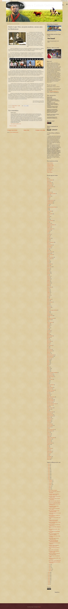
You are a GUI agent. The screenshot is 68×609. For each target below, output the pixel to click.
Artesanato (48, 188)
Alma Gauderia (49, 182)
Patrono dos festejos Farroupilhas (52, 372)
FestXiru (48, 293)
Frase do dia (49, 307)
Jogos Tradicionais (50, 322)
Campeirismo (49, 196)
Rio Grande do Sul (50, 405)
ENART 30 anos (49, 266)
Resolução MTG (49, 398)
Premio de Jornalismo (50, 384)
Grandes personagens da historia (52, 310)
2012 (49, 576)
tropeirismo (48, 444)
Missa (48, 338)
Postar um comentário (13, 125)
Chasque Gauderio (50, 162)
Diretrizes (48, 250)
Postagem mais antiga (40, 130)
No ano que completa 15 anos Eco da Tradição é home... (54, 497)
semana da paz (49, 413)
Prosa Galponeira (49, 169)
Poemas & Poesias (50, 379)
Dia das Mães (49, 246)
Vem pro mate (49, 452)
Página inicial (26, 130)
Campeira (48, 194)
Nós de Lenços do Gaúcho (53, 490)
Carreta (48, 197)
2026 (49, 464)
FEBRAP (48, 280)
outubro (50, 483)
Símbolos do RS (49, 418)
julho (50, 487)
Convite (48, 231)
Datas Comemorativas (50, 242)
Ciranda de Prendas (50, 220)
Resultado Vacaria (50, 402)
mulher (48, 348)
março (50, 567)
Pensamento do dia (50, 375)
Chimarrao (48, 216)
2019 (49, 474)
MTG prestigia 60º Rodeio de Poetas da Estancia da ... (54, 499)
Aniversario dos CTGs (50, 186)
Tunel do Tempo (49, 448)
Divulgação (48, 253)
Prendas (48, 386)
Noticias (48, 361)
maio (50, 564)
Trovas (48, 447)
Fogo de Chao (49, 299)
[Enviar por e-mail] (24, 105)
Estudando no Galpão (50, 165)
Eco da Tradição (49, 258)
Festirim (48, 289)
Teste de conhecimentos (51, 429)
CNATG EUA (49, 223)
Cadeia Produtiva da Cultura (51, 193)
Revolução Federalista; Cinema (52, 403)
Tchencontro (49, 421)
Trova (48, 445)
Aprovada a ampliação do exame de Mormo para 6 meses (54, 554)
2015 (49, 572)
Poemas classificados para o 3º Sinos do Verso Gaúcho (54, 522)
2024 (49, 467)
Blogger (39, 606)
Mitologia (48, 342)
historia (48, 311)
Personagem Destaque (50, 376)
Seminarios (48, 417)
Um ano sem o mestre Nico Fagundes (54, 502)
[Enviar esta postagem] (22, 105)
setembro (50, 484)
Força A (48, 303)
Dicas (48, 249)
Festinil (48, 288)
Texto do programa (50, 430)
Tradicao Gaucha (49, 172)
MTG (48, 346)
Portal (48, 383)
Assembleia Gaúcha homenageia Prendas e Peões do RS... (54, 494)
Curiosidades (49, 238)
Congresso (48, 227)
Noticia (48, 360)
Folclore (48, 300)
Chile (48, 215)
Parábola (48, 371)
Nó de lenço (49, 353)
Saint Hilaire (49, 409)
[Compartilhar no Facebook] (27, 105)
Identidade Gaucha (50, 315)
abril (49, 566)
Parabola (48, 369)
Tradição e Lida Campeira (51, 437)
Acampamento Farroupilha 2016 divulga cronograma (53, 506)
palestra (48, 367)
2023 (49, 468)
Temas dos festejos (50, 425)
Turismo (48, 449)
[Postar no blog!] (25, 105)
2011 (49, 578)
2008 (49, 582)
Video (48, 455)
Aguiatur (48, 181)
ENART (48, 265)
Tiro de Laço (49, 433)
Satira (48, 410)
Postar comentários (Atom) (14, 132)
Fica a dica (48, 295)
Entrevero (48, 272)
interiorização (49, 319)
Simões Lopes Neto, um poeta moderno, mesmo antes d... (53, 520)
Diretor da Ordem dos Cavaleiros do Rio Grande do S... (54, 516)
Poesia (48, 380)
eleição (48, 262)
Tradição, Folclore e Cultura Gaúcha (30, 5)
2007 (49, 584)
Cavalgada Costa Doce (50, 200)
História (48, 312)
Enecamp (48, 269)
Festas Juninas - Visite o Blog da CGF (55, 560)
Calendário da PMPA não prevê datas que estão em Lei (54, 504)
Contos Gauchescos (50, 228)
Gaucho (48, 308)
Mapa (48, 333)
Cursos (48, 239)
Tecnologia (48, 422)
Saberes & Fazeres (50, 407)
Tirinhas (48, 432)
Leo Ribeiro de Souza (50, 168)
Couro (48, 232)
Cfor (47, 208)
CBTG (48, 204)
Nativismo (48, 352)
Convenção (48, 230)
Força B (48, 304)
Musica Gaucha (49, 349)
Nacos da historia (49, 350)
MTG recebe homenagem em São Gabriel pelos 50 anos (54, 511)
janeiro (50, 570)
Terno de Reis (49, 426)
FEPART (48, 285)
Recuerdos (48, 394)
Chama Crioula (49, 211)
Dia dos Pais (49, 247)
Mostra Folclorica (49, 345)
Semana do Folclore (50, 414)
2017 (49, 477)
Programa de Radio (50, 387)
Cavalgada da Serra (50, 201)
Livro (48, 329)
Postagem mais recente (12, 130)
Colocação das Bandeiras (51, 224)
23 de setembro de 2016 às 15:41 (16, 123)
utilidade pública (49, 451)
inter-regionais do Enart (50, 318)
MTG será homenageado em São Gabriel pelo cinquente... (54, 534)
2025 (49, 465)
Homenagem (49, 314)
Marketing (48, 334)
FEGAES (48, 284)
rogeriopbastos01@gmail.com (53, 91)
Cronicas (48, 235)
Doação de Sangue (50, 254)
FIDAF (48, 296)
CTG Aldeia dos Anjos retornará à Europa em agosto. (54, 551)
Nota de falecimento (50, 356)
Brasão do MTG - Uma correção (54, 549)
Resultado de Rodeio (50, 399)
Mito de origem (49, 341)
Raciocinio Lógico (49, 391)
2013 (49, 575)
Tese (48, 428)
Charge (48, 212)
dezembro (50, 480)
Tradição (48, 436)
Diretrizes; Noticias (50, 251)
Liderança (48, 327)
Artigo (48, 189)
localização (48, 330)
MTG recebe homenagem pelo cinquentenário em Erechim (53, 541)
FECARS (48, 281)
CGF (47, 209)
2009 (49, 581)
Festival (48, 291)
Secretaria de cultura (50, 411)
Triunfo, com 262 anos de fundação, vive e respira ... (54, 509)
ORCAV (48, 364)
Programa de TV (49, 388)
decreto (48, 243)
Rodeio (48, 406)
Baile (48, 190)
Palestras (48, 368)
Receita (48, 392)
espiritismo (48, 276)
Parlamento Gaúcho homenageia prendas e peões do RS (54, 545)
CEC (47, 205)
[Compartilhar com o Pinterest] (28, 105)
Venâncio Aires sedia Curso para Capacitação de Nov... (54, 539)
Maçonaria (48, 331)
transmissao (49, 440)
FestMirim (48, 292)
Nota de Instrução (49, 357)
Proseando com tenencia (51, 390)
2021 (49, 471)
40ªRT (48, 178)
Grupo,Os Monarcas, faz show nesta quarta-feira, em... (54, 525)
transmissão (49, 441)
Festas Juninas (49, 287)
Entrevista (48, 273)
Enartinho (48, 268)
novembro (50, 481)
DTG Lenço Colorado (50, 257)
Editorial (48, 261)
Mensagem (48, 337)
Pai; (47, 365)
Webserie (48, 459)
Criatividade (49, 234)
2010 (49, 579)
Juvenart (48, 323)
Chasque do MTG (49, 213)
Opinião (13, 107)
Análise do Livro (49, 185)
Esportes (48, 277)
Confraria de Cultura (50, 164)
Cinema (48, 219)
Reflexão (48, 395)
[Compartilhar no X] (26, 105)
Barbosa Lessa (49, 192)
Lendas (48, 326)
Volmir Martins (49, 456)
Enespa (48, 270)
